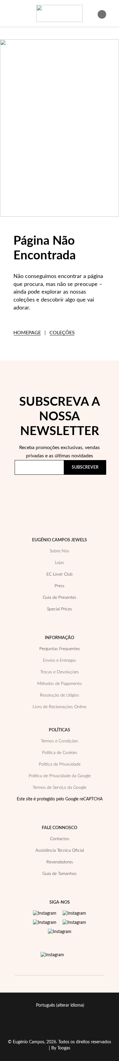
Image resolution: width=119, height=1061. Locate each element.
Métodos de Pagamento (59, 684)
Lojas (59, 563)
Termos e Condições (59, 741)
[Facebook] (74, 913)
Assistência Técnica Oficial (59, 850)
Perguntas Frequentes (59, 649)
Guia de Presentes (59, 597)
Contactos (59, 839)
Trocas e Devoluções (59, 672)
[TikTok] (74, 922)
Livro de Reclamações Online (59, 707)
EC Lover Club (59, 574)
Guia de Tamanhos (59, 874)
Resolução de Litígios (59, 695)
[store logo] (59, 13)
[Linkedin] (59, 932)
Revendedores (59, 862)
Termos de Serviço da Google (59, 787)
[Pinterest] (44, 922)
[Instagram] (44, 913)
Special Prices (59, 609)
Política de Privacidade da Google (60, 776)
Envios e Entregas (59, 660)
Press (59, 586)
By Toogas (60, 1048)
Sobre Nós (59, 551)
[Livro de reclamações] (52, 955)
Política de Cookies (59, 753)
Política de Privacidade (42, 497)
